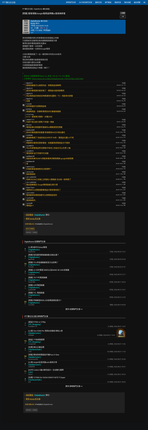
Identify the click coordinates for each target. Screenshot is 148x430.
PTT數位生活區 (27, 9)
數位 (37, 215)
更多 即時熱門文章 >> (74, 386)
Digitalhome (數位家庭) (42, 9)
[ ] (34, 250)
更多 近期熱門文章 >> (74, 309)
